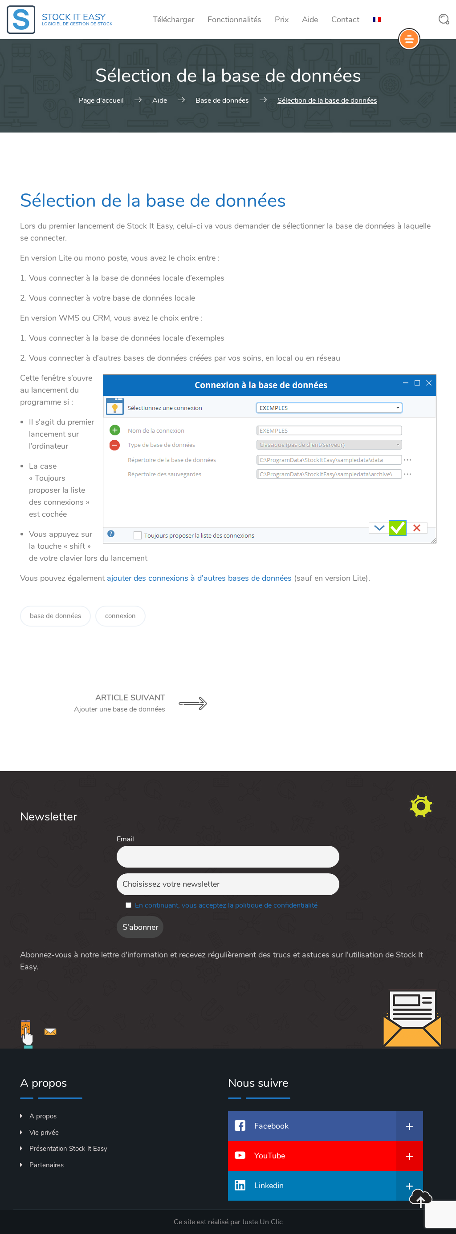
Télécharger (173, 20)
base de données (55, 615)
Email (125, 839)
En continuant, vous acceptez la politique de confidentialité (226, 905)
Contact (345, 20)
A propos (43, 1116)
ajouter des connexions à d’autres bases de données (199, 578)
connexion (120, 615)
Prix (282, 20)
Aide (310, 20)
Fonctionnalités (234, 20)
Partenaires (46, 1165)
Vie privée (44, 1132)
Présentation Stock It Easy (68, 1148)
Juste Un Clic (262, 1222)
